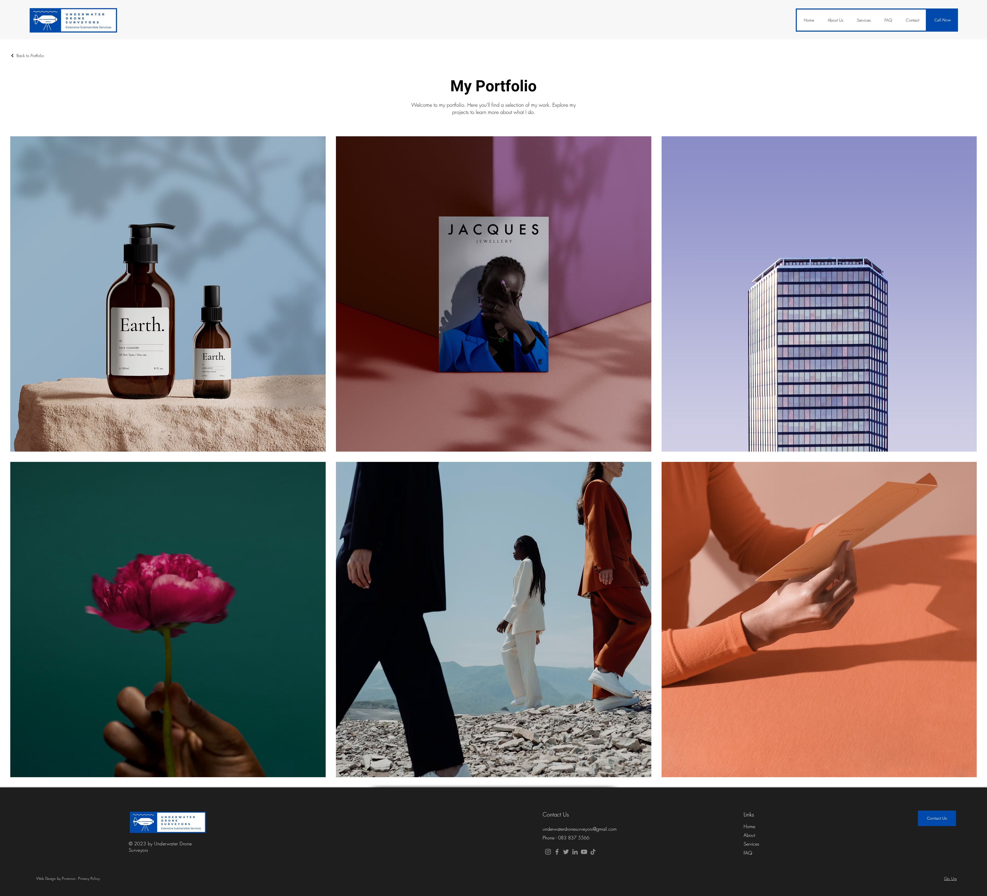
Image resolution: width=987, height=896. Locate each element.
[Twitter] (566, 852)
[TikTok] (593, 852)
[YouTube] (584, 852)
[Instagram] (548, 852)
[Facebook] (557, 852)
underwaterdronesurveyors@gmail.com (580, 829)
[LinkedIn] (575, 852)
